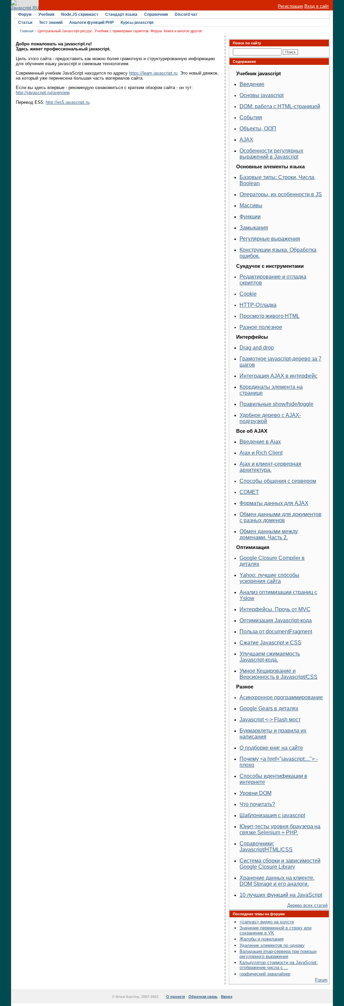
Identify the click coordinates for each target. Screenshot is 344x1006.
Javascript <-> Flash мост (270, 719)
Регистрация (290, 6)
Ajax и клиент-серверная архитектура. (270, 467)
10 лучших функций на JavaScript (281, 895)
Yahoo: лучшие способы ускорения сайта (269, 578)
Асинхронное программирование (281, 697)
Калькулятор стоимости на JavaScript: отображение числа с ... (279, 965)
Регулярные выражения (270, 239)
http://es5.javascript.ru (67, 102)
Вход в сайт (316, 6)
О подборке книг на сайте (271, 748)
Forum (321, 979)
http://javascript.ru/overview (42, 92)
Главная (27, 31)
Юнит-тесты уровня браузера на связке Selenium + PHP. (280, 829)
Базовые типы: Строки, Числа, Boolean (277, 180)
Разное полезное (261, 327)
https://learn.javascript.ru (153, 73)
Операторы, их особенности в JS (281, 194)
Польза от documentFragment (276, 631)
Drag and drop (257, 347)
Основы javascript (262, 95)
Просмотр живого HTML (270, 316)
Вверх (226, 997)
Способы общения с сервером (278, 481)
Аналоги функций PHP (91, 22)
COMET (249, 492)
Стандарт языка (121, 14)
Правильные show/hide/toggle (276, 404)
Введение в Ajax (260, 442)
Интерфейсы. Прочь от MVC (275, 609)
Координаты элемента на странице (271, 390)
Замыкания (254, 227)
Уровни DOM (255, 793)
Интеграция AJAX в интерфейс (278, 376)
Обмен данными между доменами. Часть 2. (269, 534)
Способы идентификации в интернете (273, 779)
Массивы (251, 205)
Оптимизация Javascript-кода (276, 620)
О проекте (175, 997)
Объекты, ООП (258, 128)
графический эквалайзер (265, 973)
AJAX (246, 139)
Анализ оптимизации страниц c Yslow (278, 595)
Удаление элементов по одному (272, 945)
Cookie (248, 294)
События (251, 117)
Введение (252, 84)
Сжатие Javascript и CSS (270, 642)
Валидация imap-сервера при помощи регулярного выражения (278, 954)
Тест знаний (50, 22)
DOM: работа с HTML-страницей (280, 106)
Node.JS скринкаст (79, 14)
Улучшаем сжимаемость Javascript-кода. (270, 657)
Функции (250, 216)
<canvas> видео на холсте (267, 921)
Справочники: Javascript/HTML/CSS (266, 846)
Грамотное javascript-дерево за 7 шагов (280, 362)
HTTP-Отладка (258, 305)
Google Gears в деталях (269, 708)
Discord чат (186, 14)
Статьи (25, 22)
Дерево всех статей (307, 905)
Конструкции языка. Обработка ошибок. (278, 253)
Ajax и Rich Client (261, 453)
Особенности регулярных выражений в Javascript (271, 154)
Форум (25, 14)
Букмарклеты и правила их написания (273, 734)
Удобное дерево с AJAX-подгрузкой (270, 418)
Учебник (46, 14)
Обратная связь (203, 997)
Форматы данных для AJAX (274, 503)
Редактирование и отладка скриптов (273, 280)
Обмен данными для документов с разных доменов (280, 517)
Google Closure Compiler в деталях (272, 561)
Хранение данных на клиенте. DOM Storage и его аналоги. (277, 881)
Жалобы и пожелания (262, 938)
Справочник (156, 14)
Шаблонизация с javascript (272, 815)
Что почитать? (257, 804)
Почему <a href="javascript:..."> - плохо (279, 762)
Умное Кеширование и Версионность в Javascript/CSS (278, 674)
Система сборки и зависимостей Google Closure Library (280, 864)
